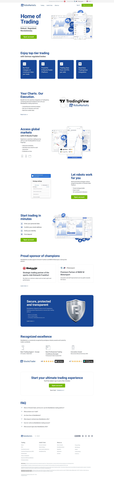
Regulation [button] (59, 449)
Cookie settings (78, 451)
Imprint (76, 449)
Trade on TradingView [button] (25, 455)
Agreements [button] (59, 451)
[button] (89, 1)
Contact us (60, 390)
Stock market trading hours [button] (44, 449)
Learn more (24, 286)
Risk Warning (77, 447)
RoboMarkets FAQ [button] (42, 451)
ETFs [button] (22, 447)
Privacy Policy (77, 445)
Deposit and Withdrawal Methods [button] (27, 457)
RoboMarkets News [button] (60, 447)
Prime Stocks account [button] (25, 449)
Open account (28, 37)
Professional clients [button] (24, 459)
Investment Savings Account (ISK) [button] (27, 451)
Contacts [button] (58, 453)
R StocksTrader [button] (24, 453)
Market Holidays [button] (42, 447)
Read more (23, 114)
